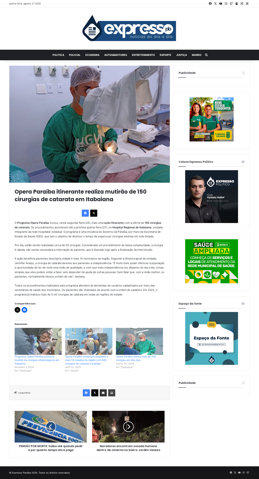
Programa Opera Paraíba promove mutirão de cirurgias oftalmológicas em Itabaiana (37, 360)
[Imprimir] (111, 392)
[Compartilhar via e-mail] (103, 392)
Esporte (165, 54)
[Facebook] (85, 213)
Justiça (181, 54)
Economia (92, 54)
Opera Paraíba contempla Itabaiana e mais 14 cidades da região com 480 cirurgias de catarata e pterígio (86, 360)
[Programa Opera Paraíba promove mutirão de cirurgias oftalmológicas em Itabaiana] (38, 341)
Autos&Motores (115, 54)
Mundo (196, 54)
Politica (58, 54)
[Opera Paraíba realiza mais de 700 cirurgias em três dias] (139, 341)
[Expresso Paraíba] (129, 28)
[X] (93, 213)
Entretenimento (143, 54)
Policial (75, 54)
